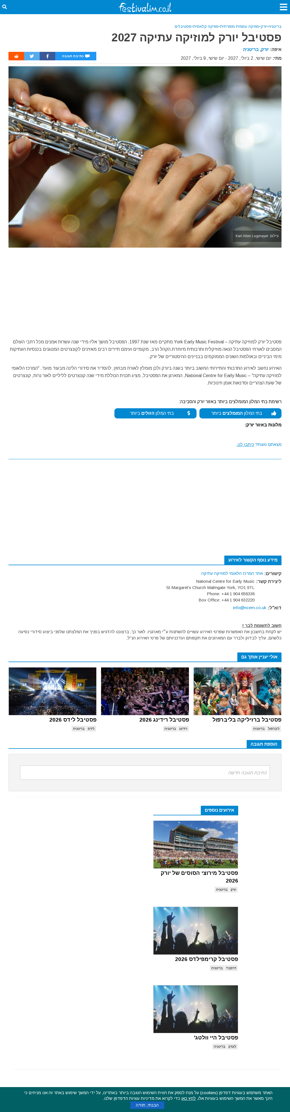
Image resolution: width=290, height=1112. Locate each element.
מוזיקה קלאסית (205, 26)
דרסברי (231, 968)
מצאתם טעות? (259, 444)
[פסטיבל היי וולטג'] (195, 1009)
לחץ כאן (188, 1098)
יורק (264, 26)
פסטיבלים (183, 26)
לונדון (232, 1047)
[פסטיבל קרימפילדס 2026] (195, 931)
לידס (91, 729)
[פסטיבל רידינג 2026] (145, 691)
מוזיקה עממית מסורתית (239, 26)
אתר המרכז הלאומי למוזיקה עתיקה (232, 573)
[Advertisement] (145, 290)
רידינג (183, 729)
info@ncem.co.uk (249, 607)
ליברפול (274, 729)
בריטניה (275, 26)
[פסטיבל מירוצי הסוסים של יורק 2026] (195, 844)
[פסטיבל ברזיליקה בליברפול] (237, 691)
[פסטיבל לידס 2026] (52, 691)
